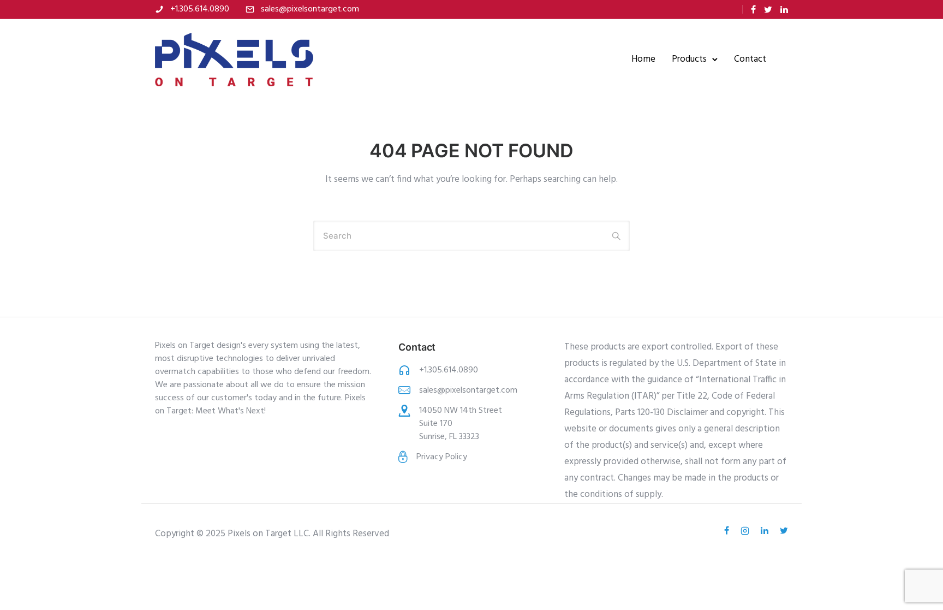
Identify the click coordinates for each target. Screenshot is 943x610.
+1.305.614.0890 (199, 9)
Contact (750, 59)
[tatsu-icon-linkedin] (784, 9)
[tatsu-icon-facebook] (753, 9)
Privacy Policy (441, 457)
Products (689, 59)
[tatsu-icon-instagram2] (747, 531)
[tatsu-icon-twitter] (768, 9)
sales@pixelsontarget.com (310, 9)
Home (643, 59)
